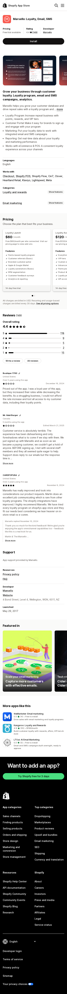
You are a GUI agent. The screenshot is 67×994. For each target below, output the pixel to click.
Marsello (47, 32)
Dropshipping (42, 816)
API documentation (14, 887)
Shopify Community (14, 893)
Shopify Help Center (15, 881)
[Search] (56, 5)
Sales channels (11, 816)
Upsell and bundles (46, 834)
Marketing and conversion (11, 849)
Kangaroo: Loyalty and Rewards (30, 725)
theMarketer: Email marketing (28, 713)
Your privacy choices (15, 984)
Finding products (13, 822)
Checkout (8, 176)
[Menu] (62, 5)
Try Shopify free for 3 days (33, 776)
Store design (10, 840)
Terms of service (13, 959)
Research (8, 912)
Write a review (13, 361)
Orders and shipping (15, 834)
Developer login (12, 951)
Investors (40, 893)
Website (8, 595)
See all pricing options (47, 303)
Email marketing (12, 203)
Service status (43, 924)
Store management (14, 856)
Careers (39, 887)
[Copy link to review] (19, 373)
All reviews (32, 361)
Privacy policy (11, 574)
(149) (34, 32)
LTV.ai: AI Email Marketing (27, 739)
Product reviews (44, 828)
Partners (39, 906)
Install (33, 41)
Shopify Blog (10, 906)
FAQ (5, 579)
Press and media (44, 900)
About (38, 881)
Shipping (40, 853)
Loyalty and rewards (15, 192)
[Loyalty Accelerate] (34, 295)
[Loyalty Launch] (32, 295)
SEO (37, 847)
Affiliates (40, 912)
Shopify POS (23, 176)
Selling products (12, 828)
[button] (33, 716)
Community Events (14, 900)
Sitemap (8, 975)
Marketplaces (43, 822)
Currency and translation (49, 859)
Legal (38, 918)
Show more (8, 463)
